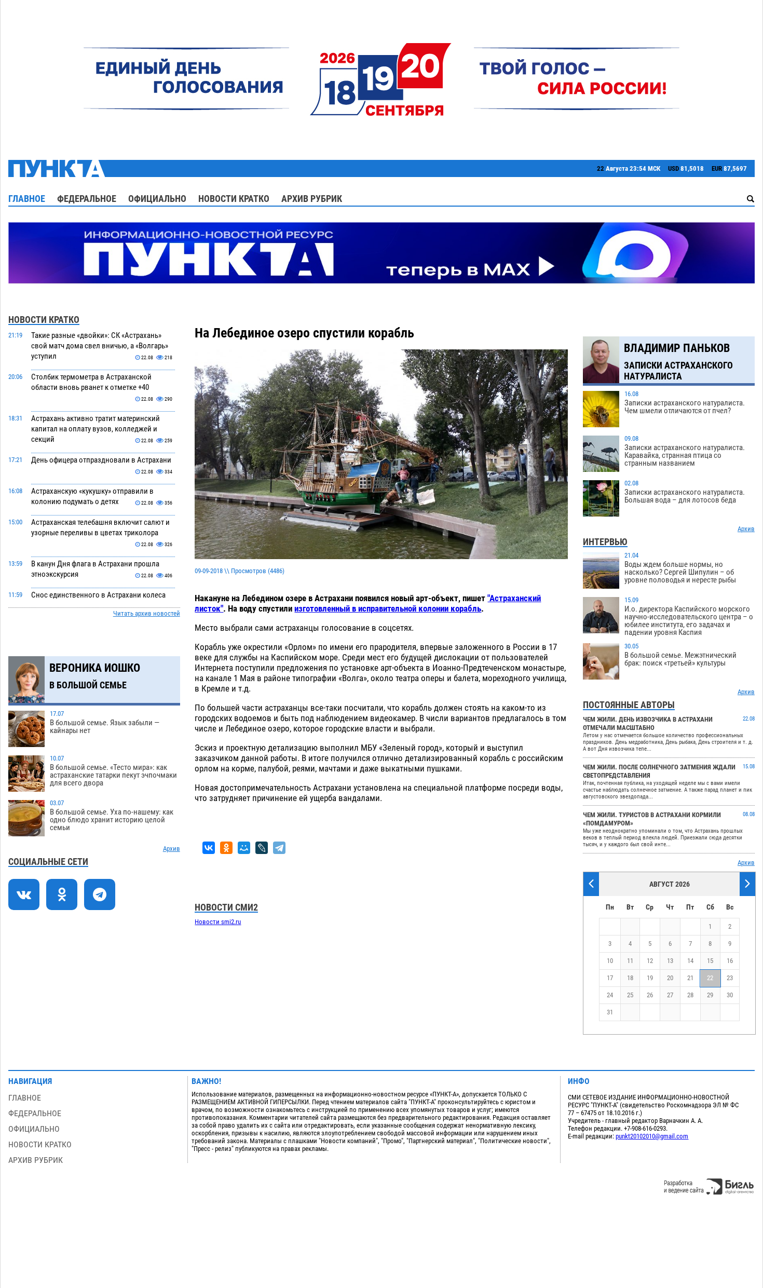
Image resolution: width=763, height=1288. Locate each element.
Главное (26, 198)
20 (670, 978)
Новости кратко (233, 198)
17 (610, 978)
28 (690, 995)
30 (730, 995)
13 (670, 961)
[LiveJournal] (261, 848)
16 (730, 961)
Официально (157, 198)
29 (710, 995)
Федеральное (86, 198)
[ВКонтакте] (208, 848)
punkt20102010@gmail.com (652, 1136)
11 (630, 961)
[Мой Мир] (244, 848)
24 (610, 995)
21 (690, 978)
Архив (171, 848)
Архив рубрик (311, 198)
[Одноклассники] (226, 848)
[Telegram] (279, 848)
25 (630, 995)
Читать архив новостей (146, 613)
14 (690, 961)
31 (610, 1012)
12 (650, 961)
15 (710, 961)
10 (610, 961)
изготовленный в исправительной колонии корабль (387, 608)
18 (630, 978)
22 (710, 978)
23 (730, 978)
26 (650, 995)
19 (650, 978)
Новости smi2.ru (218, 922)
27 (670, 995)
